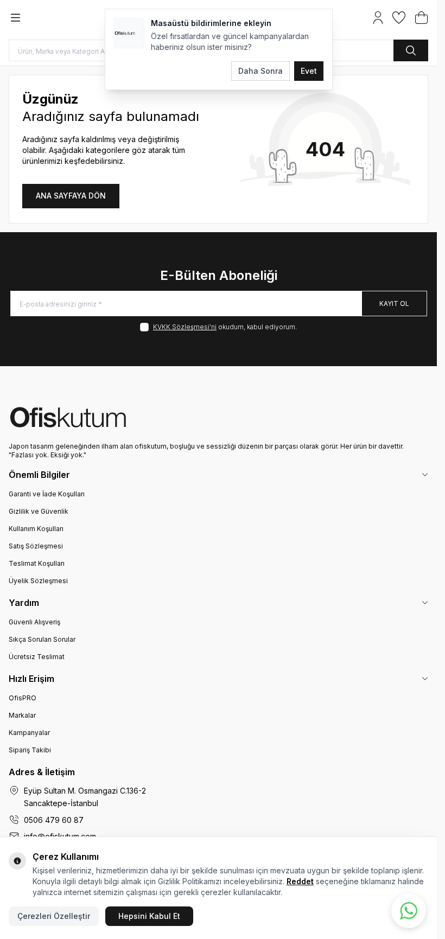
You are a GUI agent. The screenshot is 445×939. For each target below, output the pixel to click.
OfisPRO (22, 698)
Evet (309, 70)
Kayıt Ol (394, 303)
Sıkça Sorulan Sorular (42, 639)
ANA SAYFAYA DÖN (71, 195)
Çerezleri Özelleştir (53, 916)
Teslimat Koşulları (37, 563)
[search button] (410, 50)
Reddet (300, 881)
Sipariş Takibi (30, 750)
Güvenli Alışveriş (34, 622)
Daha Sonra (260, 70)
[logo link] (218, 417)
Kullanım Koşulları (36, 529)
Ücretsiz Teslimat (37, 657)
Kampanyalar (29, 733)
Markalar (22, 715)
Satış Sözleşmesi (36, 546)
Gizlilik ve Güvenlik (38, 511)
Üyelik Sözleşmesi (38, 581)
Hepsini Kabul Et (149, 916)
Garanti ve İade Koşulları (47, 494)
